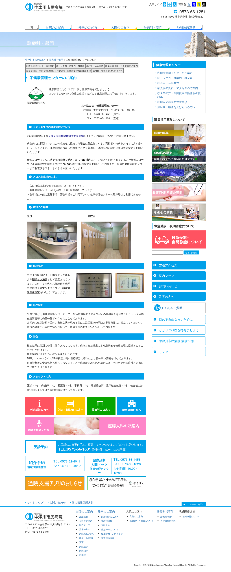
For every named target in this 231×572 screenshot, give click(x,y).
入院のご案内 (120, 27)
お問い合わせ (168, 286)
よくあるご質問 (171, 308)
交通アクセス (168, 265)
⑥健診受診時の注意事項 (79, 70)
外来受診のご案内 (110, 516)
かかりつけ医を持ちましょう (179, 330)
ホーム (31, 27)
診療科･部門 (165, 511)
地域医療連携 (186, 27)
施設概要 (83, 516)
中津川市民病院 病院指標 (176, 341)
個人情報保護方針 (82, 502)
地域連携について (191, 516)
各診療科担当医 (168, 520)
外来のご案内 (88, 27)
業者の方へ (166, 296)
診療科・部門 (153, 27)
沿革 (81, 542)
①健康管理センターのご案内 (40, 65)
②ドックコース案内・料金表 (70, 65)
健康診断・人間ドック (112, 533)
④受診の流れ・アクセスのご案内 (121, 65)
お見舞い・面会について (142, 520)
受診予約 (105, 525)
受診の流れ (106, 520)
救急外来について (110, 529)
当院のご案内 (55, 27)
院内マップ (166, 275)
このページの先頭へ (195, 504)
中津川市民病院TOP (35, 59)
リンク (163, 352)
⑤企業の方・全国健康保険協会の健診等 (45, 70)
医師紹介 (83, 550)
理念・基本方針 (86, 537)
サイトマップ (35, 502)
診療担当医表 (107, 537)
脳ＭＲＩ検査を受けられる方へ (108, 70)
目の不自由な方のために (176, 319)
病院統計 (83, 546)
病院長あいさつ (86, 533)
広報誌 (82, 555)
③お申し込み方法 (94, 65)
